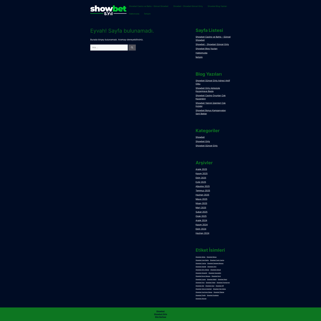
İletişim (147, 14)
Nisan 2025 (201, 203)
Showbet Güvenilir (201, 273)
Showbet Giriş (203, 141)
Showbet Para (200, 282)
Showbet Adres (200, 257)
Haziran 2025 (202, 195)
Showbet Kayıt (216, 276)
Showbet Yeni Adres (219, 289)
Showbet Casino (201, 263)
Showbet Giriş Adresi (202, 270)
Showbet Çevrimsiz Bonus (204, 292)
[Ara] (132, 48)
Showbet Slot (200, 286)
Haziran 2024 (202, 233)
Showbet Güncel (215, 270)
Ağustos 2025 (203, 186)
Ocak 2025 (201, 216)
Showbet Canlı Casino (217, 260)
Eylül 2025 (201, 182)
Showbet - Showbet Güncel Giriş (212, 44)
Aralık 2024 (201, 220)
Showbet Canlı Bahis (202, 260)
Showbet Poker (210, 282)
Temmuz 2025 (203, 190)
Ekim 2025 (201, 178)
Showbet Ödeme (219, 292)
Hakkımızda (134, 14)
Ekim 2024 (201, 229)
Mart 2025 (201, 207)
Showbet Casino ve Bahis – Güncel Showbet (148, 6)
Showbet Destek (201, 266)
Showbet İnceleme (213, 295)
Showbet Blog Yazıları (217, 6)
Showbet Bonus (212, 257)
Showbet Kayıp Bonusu (203, 276)
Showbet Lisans (201, 279)
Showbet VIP (220, 286)
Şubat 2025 (201, 212)
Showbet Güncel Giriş (207, 145)
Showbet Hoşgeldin (215, 273)
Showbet (200, 137)
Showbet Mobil (212, 279)
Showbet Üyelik (201, 295)
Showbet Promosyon (223, 282)
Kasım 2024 (202, 224)
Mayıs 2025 (201, 199)
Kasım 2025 (202, 173)
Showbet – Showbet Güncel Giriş (188, 6)
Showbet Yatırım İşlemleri (204, 289)
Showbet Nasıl (222, 279)
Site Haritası (160, 317)
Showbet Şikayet (201, 298)
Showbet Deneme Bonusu (215, 263)
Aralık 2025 (201, 169)
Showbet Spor (209, 286)
